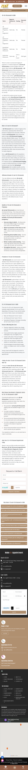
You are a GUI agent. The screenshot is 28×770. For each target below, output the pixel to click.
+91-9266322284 (20, 1)
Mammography (8, 693)
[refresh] (12, 487)
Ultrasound (7, 695)
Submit (14, 612)
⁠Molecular (19, 695)
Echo (5, 697)
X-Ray (5, 691)
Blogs (5, 681)
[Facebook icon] (2, 757)
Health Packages (8, 679)
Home (4, 10)
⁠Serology (18, 693)
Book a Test (17, 6)
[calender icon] (14, 767)
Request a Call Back (14, 491)
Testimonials (19, 679)
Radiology (8, 10)
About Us (18, 677)
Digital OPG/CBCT (8, 688)
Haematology (19, 688)
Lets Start (5, 633)
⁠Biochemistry (19, 691)
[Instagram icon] (2, 760)
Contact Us (19, 681)
